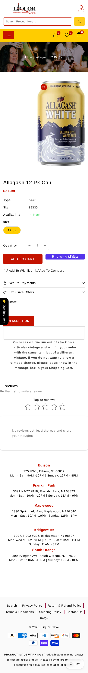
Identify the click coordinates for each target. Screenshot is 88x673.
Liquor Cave (50, 627)
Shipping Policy (50, 612)
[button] (6, 11)
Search (12, 605)
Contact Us (74, 612)
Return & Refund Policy (64, 605)
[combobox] (37, 21)
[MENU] (6, 11)
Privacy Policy (32, 605)
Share (12, 302)
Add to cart (23, 259)
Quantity (9, 245)
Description (18, 321)
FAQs (44, 618)
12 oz (12, 230)
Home (28, 57)
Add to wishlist (20, 270)
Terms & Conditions (20, 612)
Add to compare (51, 270)
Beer (32, 200)
